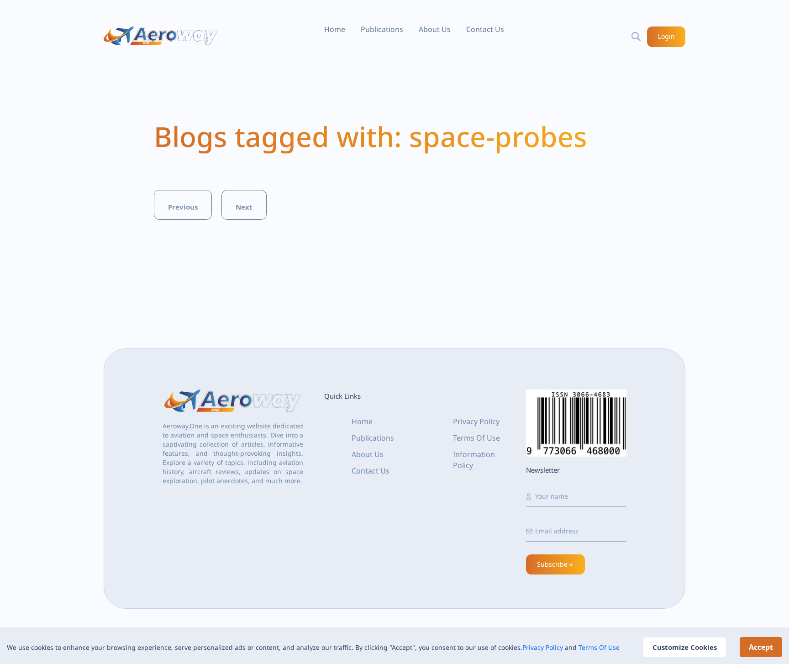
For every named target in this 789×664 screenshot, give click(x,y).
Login (666, 36)
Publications (382, 29)
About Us (435, 29)
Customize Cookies (684, 647)
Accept (761, 647)
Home (334, 29)
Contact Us (485, 29)
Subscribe (552, 564)
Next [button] (244, 206)
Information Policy (474, 459)
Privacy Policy (542, 647)
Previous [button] (183, 206)
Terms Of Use (599, 647)
